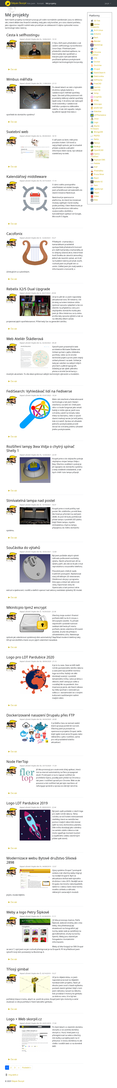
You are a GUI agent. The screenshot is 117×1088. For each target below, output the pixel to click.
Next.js (97, 143)
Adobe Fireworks (95, 25)
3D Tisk (97, 20)
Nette (96, 139)
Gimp (96, 93)
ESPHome (98, 80)
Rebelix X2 (98, 181)
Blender (97, 41)
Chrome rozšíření (96, 53)
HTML (96, 100)
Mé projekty (51, 3)
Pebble (97, 163)
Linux (96, 118)
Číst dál (14, 69)
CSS (95, 58)
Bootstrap (98, 45)
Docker (97, 61)
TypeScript (98, 189)
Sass (96, 185)
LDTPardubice (100, 115)
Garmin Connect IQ (95, 88)
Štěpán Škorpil (18, 1081)
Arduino (97, 34)
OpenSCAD (98, 150)
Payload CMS (99, 159)
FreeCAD (97, 83)
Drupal (97, 69)
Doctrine (97, 65)
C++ (95, 48)
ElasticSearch (99, 72)
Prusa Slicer (99, 174)
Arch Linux (98, 30)
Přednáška (98, 170)
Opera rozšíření (95, 155)
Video (96, 196)
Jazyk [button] (107, 3)
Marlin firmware (95, 127)
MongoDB (98, 132)
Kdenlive (97, 111)
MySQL (97, 135)
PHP (96, 167)
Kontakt (40, 3)
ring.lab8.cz (13, 1075)
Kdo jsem (31, 3)
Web (96, 200)
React (96, 178)
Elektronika (99, 76)
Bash (96, 37)
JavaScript (98, 107)
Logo (96, 122)
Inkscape (98, 104)
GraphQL (98, 97)
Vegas (96, 192)
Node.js (97, 146)
